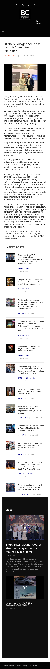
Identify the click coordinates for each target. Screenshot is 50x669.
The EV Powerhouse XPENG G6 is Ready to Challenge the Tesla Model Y (22, 604)
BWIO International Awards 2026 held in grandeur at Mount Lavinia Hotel (24, 548)
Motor (21, 313)
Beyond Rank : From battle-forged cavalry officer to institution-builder (29, 348)
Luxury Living (10, 56)
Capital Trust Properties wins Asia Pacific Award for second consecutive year (30, 391)
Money (21, 398)
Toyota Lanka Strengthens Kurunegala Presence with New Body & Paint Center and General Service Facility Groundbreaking (30, 304)
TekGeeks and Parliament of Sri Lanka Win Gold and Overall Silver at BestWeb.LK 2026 (30, 487)
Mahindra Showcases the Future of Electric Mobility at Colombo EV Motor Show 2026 (31, 428)
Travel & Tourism (26, 474)
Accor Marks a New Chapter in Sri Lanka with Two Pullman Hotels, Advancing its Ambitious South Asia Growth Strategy (31, 465)
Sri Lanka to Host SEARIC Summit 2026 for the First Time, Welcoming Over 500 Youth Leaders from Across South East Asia (31, 325)
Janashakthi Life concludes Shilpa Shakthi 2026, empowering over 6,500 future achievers (30, 409)
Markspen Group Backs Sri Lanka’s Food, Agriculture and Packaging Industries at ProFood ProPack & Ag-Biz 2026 (31, 369)
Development (24, 269)
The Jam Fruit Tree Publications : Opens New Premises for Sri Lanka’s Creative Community (31, 282)
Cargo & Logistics (27, 378)
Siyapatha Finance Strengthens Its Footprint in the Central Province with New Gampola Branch (30, 446)
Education (23, 418)
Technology (24, 494)
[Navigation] (3, 31)
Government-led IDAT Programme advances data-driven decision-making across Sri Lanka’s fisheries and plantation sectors (30, 259)
